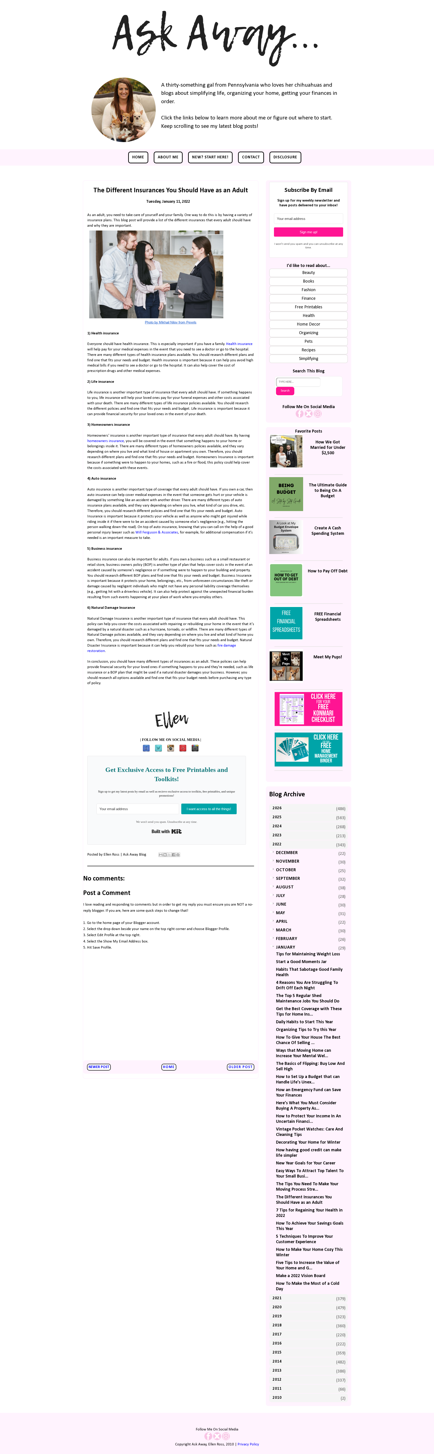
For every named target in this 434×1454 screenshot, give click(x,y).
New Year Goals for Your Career (305, 1163)
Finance (309, 298)
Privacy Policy (248, 1444)
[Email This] (160, 854)
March (283, 930)
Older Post (241, 1067)
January (285, 947)
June (281, 904)
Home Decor (308, 324)
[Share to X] (169, 854)
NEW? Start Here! (210, 157)
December (287, 853)
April (282, 921)
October (286, 870)
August (285, 887)
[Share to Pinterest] (178, 854)
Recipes (309, 350)
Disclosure (285, 157)
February (286, 939)
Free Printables (308, 307)
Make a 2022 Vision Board (300, 1276)
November (288, 861)
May (280, 913)
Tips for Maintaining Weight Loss (308, 954)
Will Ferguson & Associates (156, 532)
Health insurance (239, 344)
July (280, 896)
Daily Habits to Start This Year (304, 1022)
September (288, 878)
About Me (168, 157)
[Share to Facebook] (173, 854)
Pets (308, 341)
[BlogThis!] (165, 854)
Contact (251, 157)
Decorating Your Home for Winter (308, 1142)
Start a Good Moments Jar (301, 962)
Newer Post (99, 1067)
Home (138, 157)
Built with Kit (167, 831)
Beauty (308, 273)
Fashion (309, 290)
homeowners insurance (105, 441)
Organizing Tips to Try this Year (306, 1030)
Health (309, 316)
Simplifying (308, 359)
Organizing (308, 333)
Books (308, 281)
